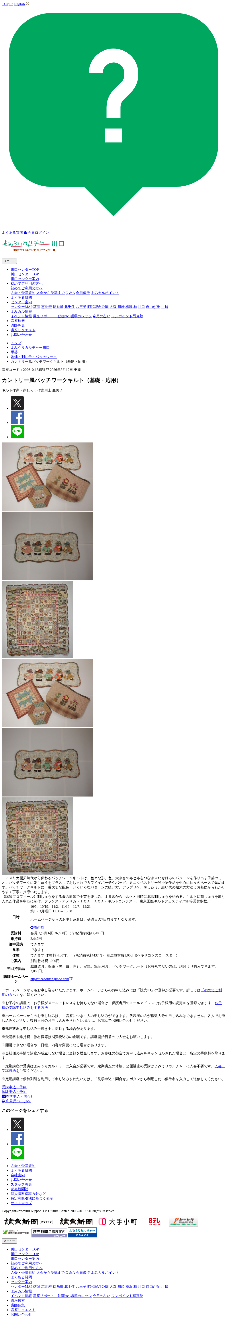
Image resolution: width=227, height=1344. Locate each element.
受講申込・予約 (14, 1087)
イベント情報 (21, 316)
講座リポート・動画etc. (51, 316)
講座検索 (18, 321)
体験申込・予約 (14, 1092)
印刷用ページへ (18, 1101)
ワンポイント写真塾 (127, 316)
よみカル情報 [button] (21, 311)
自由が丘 (153, 307)
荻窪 (36, 307)
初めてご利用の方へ (27, 288)
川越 (164, 307)
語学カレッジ (81, 316)
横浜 (129, 307)
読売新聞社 (19, 1189)
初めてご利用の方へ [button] (27, 283)
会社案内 (18, 1175)
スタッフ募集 (21, 1184)
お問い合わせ (21, 335)
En (11, 4)
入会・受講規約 (23, 293)
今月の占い (101, 316)
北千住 (69, 307)
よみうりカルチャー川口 (30, 347)
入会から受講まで (50, 293)
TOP (5, 4)
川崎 (121, 307)
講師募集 (18, 325)
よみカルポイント (105, 293)
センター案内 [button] (21, 302)
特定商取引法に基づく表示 (32, 1198)
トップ (16, 343)
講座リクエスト (23, 330)
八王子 (81, 307)
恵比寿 (46, 307)
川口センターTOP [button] (25, 269)
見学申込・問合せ (20, 1096)
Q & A (70, 293)
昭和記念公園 (98, 307)
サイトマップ (21, 1203)
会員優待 (83, 293)
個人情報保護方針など (28, 1194)
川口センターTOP (25, 274)
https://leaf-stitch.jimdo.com (49, 979)
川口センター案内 (25, 279)
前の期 (38, 927)
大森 (113, 307)
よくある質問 (21, 297)
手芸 (14, 352)
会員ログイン (38, 232)
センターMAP (21, 307)
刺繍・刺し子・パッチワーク (34, 357)
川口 (141, 307)
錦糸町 (58, 307)
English (19, 4)
